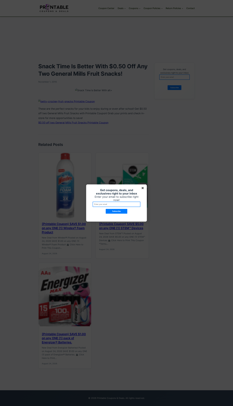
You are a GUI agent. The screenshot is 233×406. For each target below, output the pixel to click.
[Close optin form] (143, 188)
